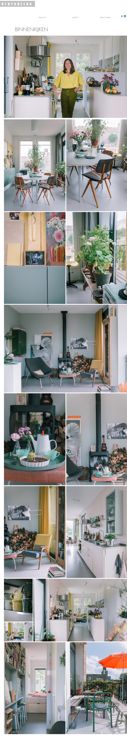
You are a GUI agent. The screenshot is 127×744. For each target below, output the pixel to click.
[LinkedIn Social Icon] (125, 16)
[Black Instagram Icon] (122, 16)
